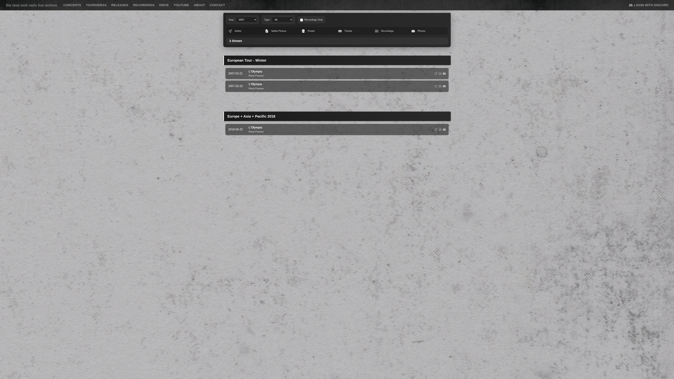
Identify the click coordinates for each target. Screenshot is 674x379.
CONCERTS (72, 5)
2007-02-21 (235, 73)
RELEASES (119, 5)
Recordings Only (313, 19)
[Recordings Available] (440, 73)
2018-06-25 (235, 129)
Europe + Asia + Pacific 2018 (251, 116)
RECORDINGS (143, 5)
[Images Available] (444, 73)
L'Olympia (255, 71)
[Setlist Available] (435, 73)
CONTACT (217, 5)
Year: (231, 19)
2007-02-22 (235, 86)
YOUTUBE (181, 5)
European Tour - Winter (246, 60)
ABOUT (199, 5)
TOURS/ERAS (96, 5)
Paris (252, 75)
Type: (267, 19)
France (259, 75)
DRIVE (164, 5)
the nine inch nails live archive (31, 5)
